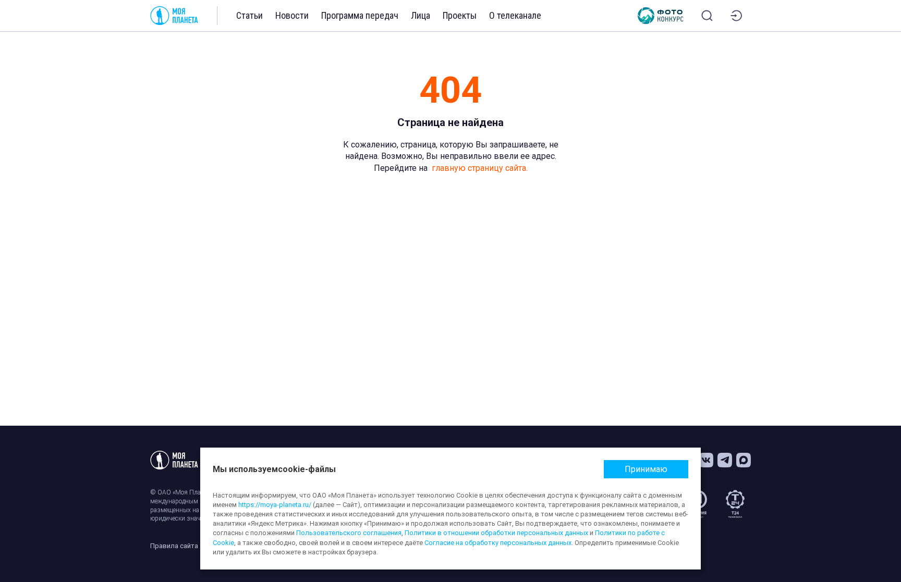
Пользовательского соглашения (348, 533)
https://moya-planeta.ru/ (274, 505)
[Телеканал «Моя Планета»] (174, 15)
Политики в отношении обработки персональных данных (496, 533)
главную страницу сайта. (480, 168)
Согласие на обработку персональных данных (497, 543)
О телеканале (515, 15)
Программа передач (359, 15)
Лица (420, 15)
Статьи (249, 15)
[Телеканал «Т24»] (735, 503)
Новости (292, 15)
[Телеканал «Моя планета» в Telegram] (724, 460)
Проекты (460, 15)
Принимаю (646, 469)
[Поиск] (707, 15)
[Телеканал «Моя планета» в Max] (743, 460)
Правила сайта (174, 546)
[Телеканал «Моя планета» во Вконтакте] (706, 460)
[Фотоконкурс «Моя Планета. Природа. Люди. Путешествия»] (660, 15)
